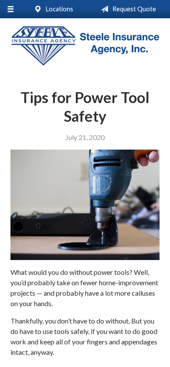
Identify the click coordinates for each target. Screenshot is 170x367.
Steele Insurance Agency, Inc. (85, 46)
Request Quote (133, 9)
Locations (58, 9)
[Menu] (10, 9)
